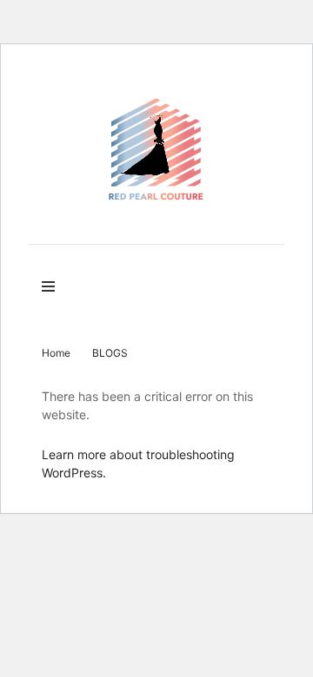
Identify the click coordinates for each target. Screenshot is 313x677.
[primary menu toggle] (52, 286)
